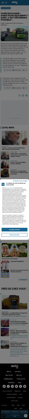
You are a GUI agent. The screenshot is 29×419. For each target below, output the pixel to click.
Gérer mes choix (14, 235)
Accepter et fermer (14, 229)
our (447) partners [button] (9, 187)
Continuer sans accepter (20, 181)
